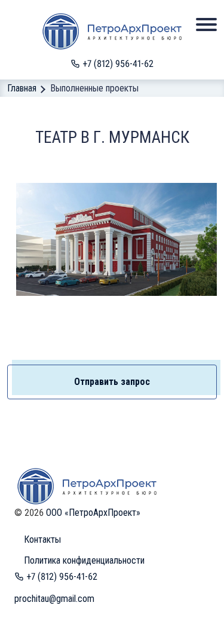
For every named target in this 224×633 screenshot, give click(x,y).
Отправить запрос (112, 381)
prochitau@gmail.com (54, 598)
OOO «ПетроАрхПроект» (93, 512)
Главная (21, 88)
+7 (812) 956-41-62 (117, 63)
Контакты (42, 539)
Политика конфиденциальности (84, 560)
